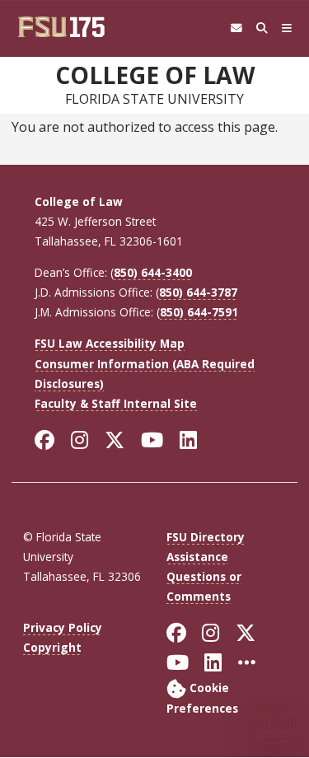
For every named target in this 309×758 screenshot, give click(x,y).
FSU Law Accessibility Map (110, 343)
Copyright (52, 647)
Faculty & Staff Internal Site (116, 403)
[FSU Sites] (287, 28)
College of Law (155, 75)
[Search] (261, 28)
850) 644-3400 (153, 272)
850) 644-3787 (198, 292)
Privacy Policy (62, 627)
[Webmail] (236, 28)
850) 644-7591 (199, 312)
